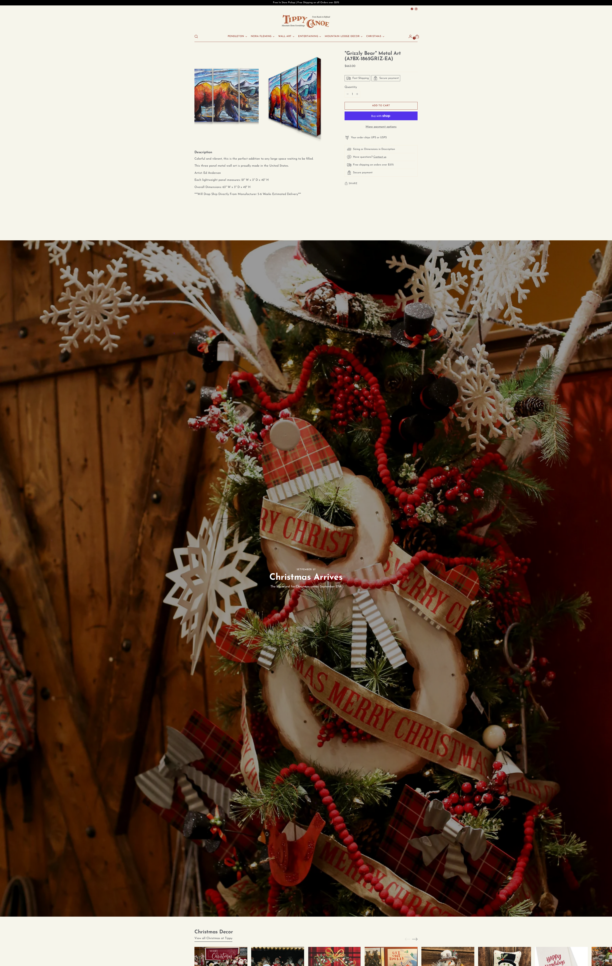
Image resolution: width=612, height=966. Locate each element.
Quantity (351, 87)
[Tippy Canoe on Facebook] (412, 8)
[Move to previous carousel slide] (407, 223)
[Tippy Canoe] (306, 21)
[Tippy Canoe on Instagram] (416, 8)
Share (353, 184)
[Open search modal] (196, 36)
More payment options (381, 127)
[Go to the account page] (409, 36)
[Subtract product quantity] (357, 94)
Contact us (379, 157)
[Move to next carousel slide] (415, 223)
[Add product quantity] (347, 94)
